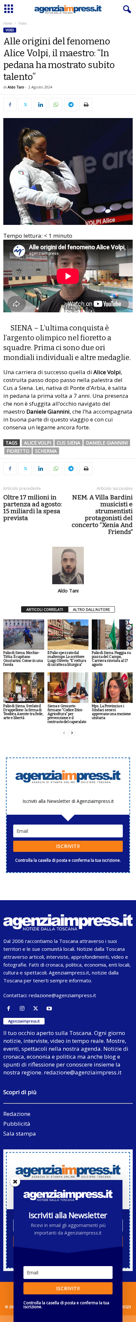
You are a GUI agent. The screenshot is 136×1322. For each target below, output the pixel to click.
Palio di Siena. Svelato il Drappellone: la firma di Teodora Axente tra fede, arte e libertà (23, 712)
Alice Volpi (37, 443)
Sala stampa (19, 1133)
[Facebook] (10, 104)
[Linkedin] (40, 104)
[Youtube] (50, 1008)
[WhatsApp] (55, 104)
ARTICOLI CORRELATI (44, 609)
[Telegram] (70, 104)
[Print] (85, 104)
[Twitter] (25, 104)
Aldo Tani (16, 86)
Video (10, 30)
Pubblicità (16, 1123)
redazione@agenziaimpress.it (62, 995)
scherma (46, 451)
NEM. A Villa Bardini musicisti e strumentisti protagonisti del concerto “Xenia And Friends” (102, 514)
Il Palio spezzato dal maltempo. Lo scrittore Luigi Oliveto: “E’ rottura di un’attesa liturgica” (67, 659)
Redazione (16, 1114)
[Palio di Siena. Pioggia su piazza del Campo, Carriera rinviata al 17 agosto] (112, 634)
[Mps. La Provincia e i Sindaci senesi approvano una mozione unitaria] (112, 687)
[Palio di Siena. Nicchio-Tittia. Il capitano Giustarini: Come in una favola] (23, 634)
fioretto (18, 451)
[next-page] (72, 733)
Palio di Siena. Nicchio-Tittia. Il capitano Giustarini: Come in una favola (23, 659)
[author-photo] (68, 565)
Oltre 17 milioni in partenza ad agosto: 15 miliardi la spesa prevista (32, 507)
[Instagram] (23, 1008)
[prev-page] (64, 733)
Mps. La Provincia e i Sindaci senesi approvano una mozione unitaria (111, 712)
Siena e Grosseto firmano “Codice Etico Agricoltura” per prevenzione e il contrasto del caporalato (67, 714)
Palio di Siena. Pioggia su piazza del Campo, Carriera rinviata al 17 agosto (111, 659)
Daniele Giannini (107, 443)
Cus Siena (68, 443)
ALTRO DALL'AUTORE (91, 609)
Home (7, 23)
